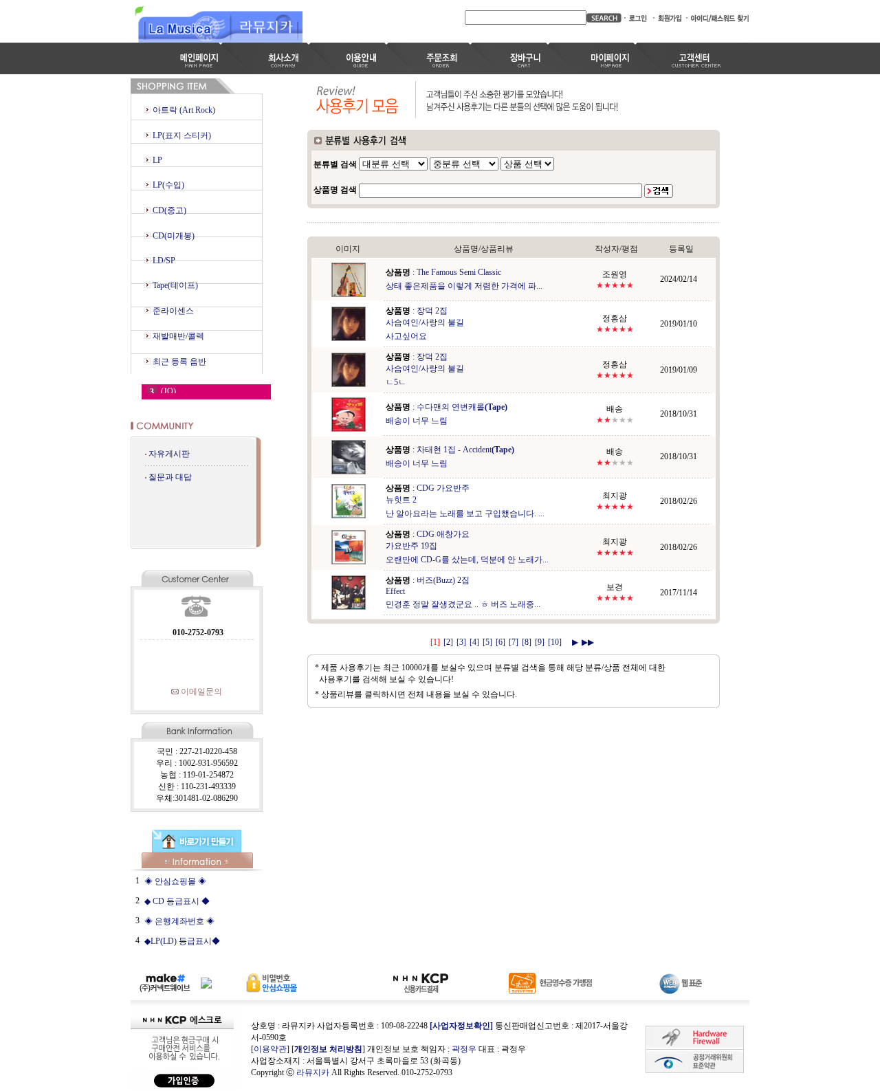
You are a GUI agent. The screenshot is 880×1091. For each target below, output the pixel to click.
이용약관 (270, 1049)
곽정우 (464, 1049)
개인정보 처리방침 (328, 1049)
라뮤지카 (312, 1072)
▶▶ (588, 642)
